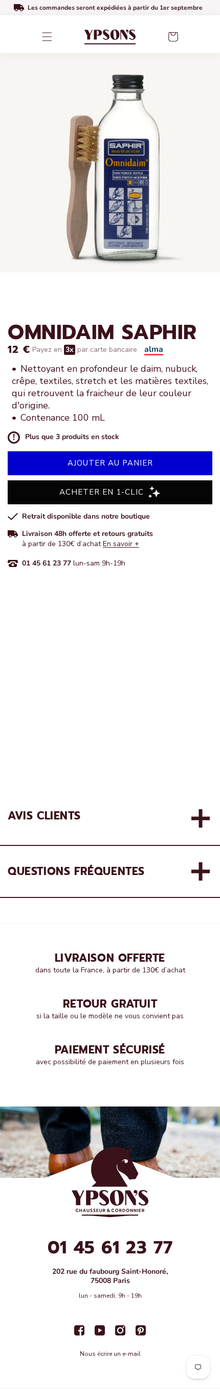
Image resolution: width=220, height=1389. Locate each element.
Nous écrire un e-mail (110, 1354)
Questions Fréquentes (76, 871)
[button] (47, 36)
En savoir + (121, 544)
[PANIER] (173, 36)
